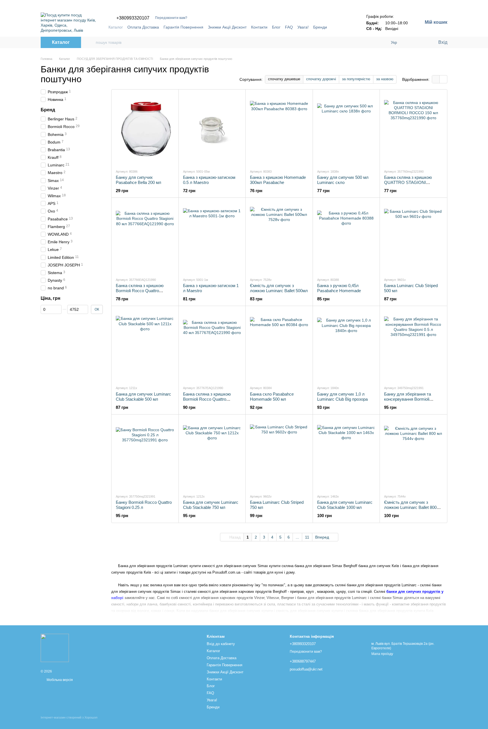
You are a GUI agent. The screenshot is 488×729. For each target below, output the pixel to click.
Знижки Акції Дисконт (227, 27)
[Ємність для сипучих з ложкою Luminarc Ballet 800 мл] (413, 454)
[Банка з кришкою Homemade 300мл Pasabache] (279, 129)
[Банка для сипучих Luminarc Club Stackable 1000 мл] (346, 454)
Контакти (259, 27)
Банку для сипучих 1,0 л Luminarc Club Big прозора (342, 397)
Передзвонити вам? (171, 18)
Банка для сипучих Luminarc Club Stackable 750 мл (210, 505)
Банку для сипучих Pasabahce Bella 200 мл (138, 180)
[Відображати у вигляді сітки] (436, 79)
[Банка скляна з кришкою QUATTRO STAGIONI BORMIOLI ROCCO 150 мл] (413, 129)
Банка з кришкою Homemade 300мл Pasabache (278, 180)
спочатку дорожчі (321, 79)
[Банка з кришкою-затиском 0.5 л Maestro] (212, 129)
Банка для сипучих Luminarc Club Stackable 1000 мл (344, 505)
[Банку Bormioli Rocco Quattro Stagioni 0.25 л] (145, 454)
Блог (276, 27)
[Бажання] (422, 42)
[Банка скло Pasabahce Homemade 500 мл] (279, 345)
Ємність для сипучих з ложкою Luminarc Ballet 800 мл (410, 507)
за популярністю (356, 79)
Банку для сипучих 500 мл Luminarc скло (343, 180)
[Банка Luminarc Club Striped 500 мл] (413, 237)
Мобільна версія (59, 680)
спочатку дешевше (284, 79)
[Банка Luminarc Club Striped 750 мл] (279, 454)
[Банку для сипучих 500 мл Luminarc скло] (346, 129)
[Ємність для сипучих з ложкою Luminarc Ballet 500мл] (279, 237)
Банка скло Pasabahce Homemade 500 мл (272, 397)
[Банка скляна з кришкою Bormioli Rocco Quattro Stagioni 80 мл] (145, 237)
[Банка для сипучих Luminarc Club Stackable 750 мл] (212, 454)
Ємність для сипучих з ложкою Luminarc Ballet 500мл (279, 288)
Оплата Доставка (143, 27)
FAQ (289, 27)
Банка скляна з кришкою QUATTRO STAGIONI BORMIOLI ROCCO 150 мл (410, 182)
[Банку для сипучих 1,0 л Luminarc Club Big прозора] (346, 345)
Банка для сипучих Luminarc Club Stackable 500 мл (143, 397)
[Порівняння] (410, 42)
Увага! (303, 27)
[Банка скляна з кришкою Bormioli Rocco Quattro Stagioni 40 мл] (212, 345)
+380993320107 (132, 18)
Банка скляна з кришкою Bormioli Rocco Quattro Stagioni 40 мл (207, 399)
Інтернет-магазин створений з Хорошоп (69, 717)
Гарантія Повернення (183, 27)
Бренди (320, 27)
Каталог (115, 27)
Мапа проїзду (382, 654)
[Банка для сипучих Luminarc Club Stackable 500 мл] (145, 345)
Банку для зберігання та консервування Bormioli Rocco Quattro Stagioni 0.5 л (410, 399)
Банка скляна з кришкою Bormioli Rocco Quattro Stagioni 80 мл (140, 290)
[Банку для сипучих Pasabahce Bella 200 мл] (145, 129)
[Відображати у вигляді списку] (443, 79)
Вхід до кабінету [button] (221, 644)
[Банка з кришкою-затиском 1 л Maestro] (212, 237)
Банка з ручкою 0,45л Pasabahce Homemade (339, 288)
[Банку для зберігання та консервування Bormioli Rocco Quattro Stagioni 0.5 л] (413, 345)
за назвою (384, 79)
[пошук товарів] (91, 42)
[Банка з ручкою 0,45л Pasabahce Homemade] (346, 237)
